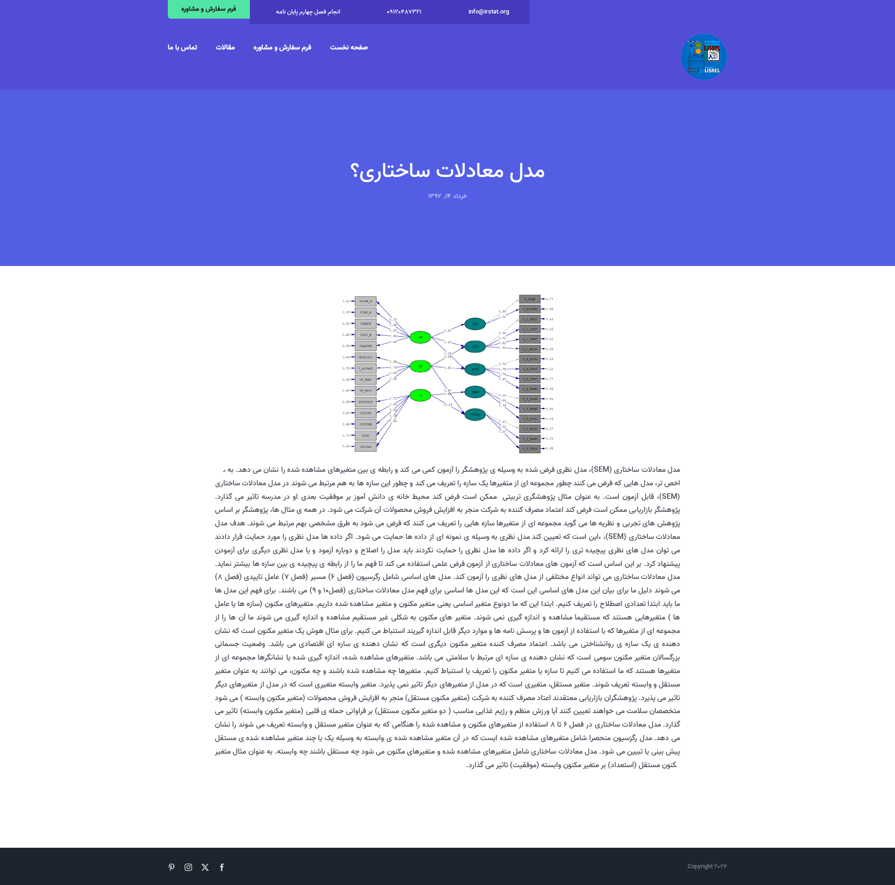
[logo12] (704, 37)
